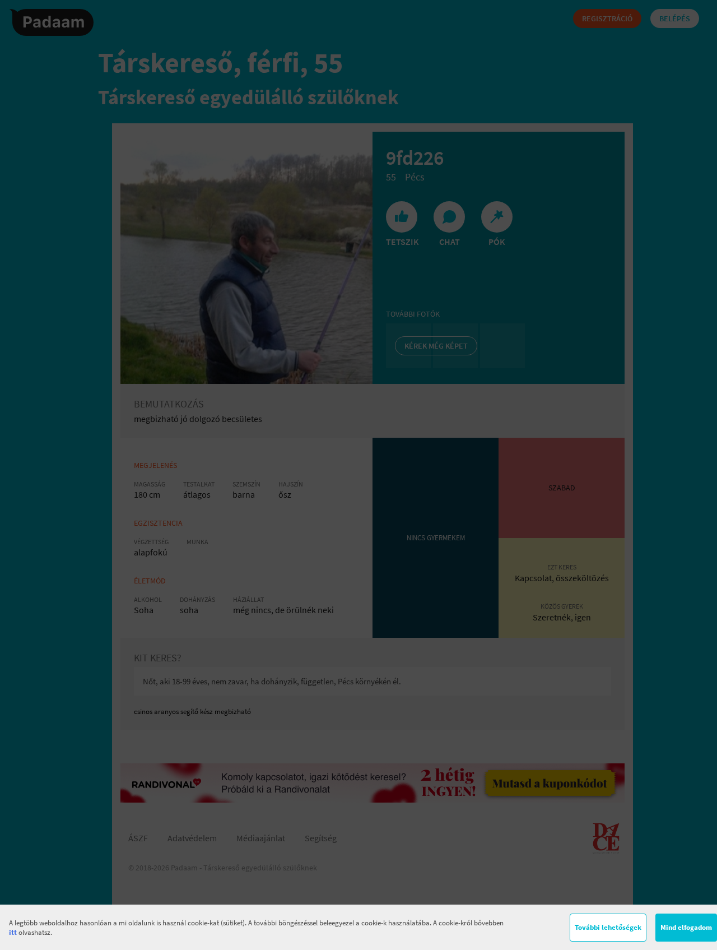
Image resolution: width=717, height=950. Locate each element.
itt (13, 932)
